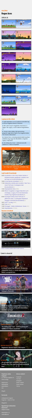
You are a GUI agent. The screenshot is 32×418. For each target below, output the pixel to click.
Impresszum (5, 382)
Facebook (18, 377)
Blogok (3, 391)
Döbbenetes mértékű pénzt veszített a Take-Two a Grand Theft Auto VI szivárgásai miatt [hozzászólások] (17, 185)
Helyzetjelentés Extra (10, 189)
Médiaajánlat (5, 384)
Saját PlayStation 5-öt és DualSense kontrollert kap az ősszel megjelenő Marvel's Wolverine (15, 122)
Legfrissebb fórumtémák (9, 173)
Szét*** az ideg (9, 202)
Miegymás (4, 403)
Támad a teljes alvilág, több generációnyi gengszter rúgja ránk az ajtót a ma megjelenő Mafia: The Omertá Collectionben (15, 133)
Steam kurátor (20, 384)
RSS (2, 388)
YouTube (18, 378)
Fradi (6, 204)
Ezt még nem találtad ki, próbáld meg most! (16, 168)
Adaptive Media (5, 409)
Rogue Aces (7, 13)
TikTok (18, 386)
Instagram (19, 380)
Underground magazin (7, 398)
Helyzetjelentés (8, 208)
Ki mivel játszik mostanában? (12, 181)
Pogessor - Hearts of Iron (8, 400)
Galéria (4, 11)
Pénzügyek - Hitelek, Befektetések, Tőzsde (15, 206)
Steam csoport (20, 382)
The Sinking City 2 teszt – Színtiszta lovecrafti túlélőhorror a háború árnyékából (14, 143)
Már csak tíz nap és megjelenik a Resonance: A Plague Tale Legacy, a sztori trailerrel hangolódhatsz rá (15, 127)
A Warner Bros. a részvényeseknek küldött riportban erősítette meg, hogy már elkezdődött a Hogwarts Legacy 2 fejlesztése (16, 138)
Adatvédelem (5, 386)
